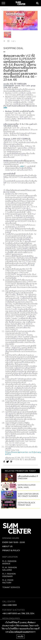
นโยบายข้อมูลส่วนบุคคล (19, 632)
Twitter (7, 461)
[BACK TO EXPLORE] (4, 9)
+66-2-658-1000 (9, 605)
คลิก (5, 108)
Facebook (4, 461)
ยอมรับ (20, 636)
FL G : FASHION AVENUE (9, 562)
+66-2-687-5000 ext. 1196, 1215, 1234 (18, 613)
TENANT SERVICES (11, 587)
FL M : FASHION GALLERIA (9, 568)
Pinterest (11, 461)
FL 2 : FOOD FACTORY (7, 581)
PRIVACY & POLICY (11, 550)
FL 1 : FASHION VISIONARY (9, 575)
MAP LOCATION (10, 557)
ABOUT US (7, 546)
